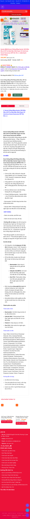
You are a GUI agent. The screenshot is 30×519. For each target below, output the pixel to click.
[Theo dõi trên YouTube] (10, 446)
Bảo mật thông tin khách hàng (9, 465)
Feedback (18, 3)
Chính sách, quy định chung (8, 450)
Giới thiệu (4, 513)
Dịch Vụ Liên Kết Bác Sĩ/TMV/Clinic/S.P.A (12, 472)
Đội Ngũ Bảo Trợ (25, 1)
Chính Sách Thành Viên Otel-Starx (10, 475)
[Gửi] (26, 11)
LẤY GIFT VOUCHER (7, 421)
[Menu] (2, 7)
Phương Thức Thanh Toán (8, 467)
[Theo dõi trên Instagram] (3, 446)
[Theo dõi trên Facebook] (1, 446)
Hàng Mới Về (18, 1)
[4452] (15, 99)
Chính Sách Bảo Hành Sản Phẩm (10, 458)
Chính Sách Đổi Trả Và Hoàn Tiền (10, 460)
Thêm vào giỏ (17, 95)
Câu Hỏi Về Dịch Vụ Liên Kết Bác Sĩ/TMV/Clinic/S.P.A (15, 484)
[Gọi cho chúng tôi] (8, 446)
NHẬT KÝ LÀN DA (12, 513)
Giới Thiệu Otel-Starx (7, 453)
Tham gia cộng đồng (16, 14)
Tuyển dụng (20, 513)
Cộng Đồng (12, 3)
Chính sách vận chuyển (7, 455)
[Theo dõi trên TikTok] (5, 446)
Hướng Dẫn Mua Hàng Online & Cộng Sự (12, 480)
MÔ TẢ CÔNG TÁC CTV (8, 487)
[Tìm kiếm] (28, 7)
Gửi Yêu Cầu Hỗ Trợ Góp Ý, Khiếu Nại (11, 482)
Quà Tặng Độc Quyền (10, 1)
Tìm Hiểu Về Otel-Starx (7, 489)
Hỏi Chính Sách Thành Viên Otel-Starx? (11, 477)
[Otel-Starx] (15, 7)
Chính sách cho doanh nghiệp (9, 462)
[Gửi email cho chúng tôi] (7, 446)
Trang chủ (2, 1)
